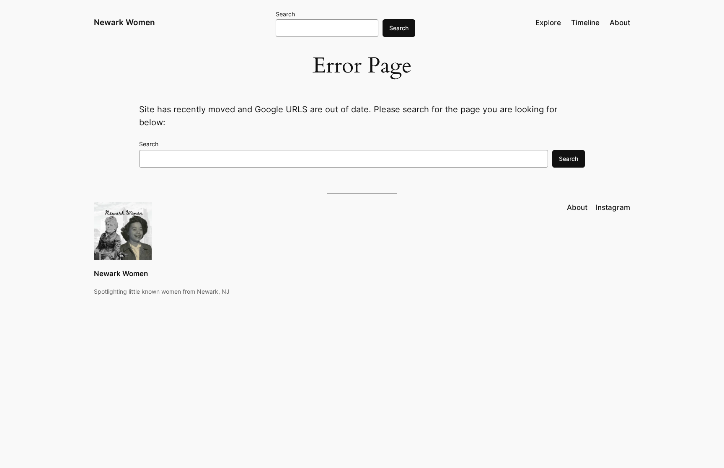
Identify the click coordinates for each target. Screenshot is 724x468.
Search (285, 14)
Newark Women (124, 22)
